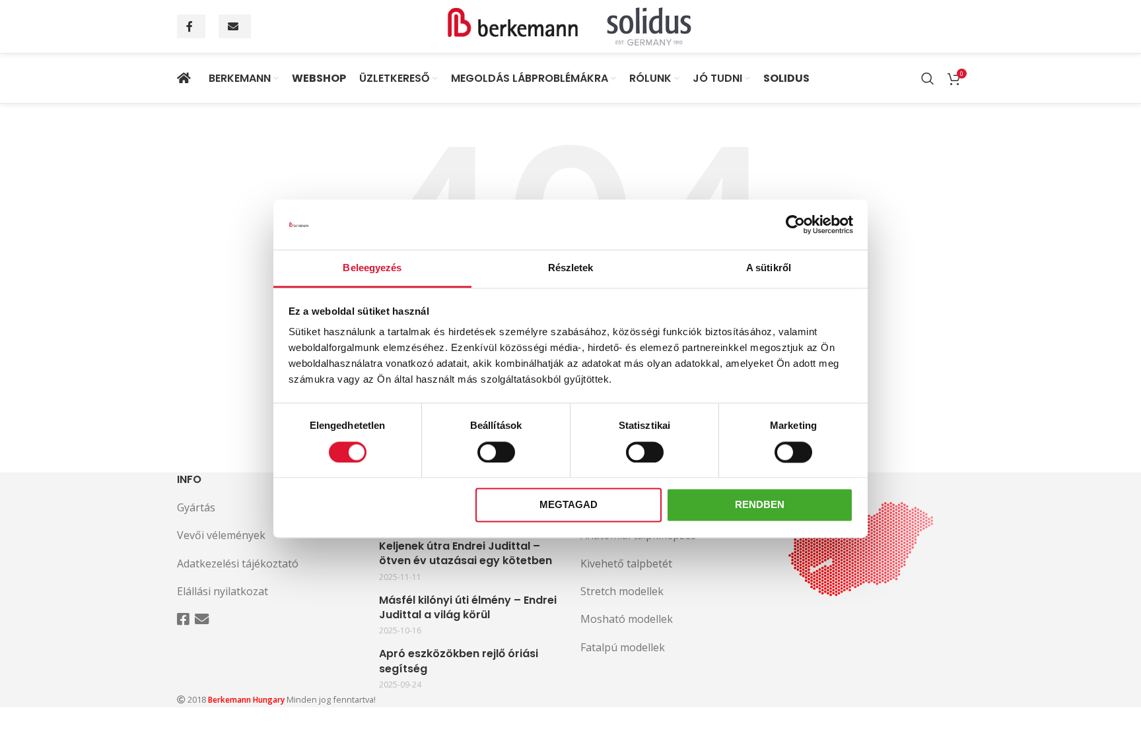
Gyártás (196, 507)
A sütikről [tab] (768, 268)
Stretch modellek (622, 591)
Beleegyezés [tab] (372, 268)
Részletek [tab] (571, 268)
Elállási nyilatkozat (222, 591)
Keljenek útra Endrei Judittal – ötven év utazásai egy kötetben (465, 553)
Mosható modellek (626, 619)
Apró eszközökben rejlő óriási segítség (458, 661)
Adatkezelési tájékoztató (237, 563)
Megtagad (568, 505)
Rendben (759, 505)
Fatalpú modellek (622, 647)
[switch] (496, 452)
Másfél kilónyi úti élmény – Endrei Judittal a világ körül (468, 607)
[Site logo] (570, 25)
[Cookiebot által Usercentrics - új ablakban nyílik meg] (795, 224)
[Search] (928, 78)
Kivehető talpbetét (626, 563)
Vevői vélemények (221, 535)
